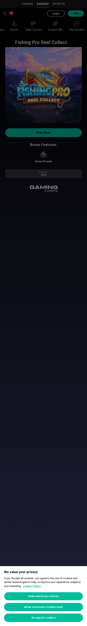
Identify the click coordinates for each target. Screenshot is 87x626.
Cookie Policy (32, 586)
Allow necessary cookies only (43, 607)
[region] (43, 596)
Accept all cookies (43, 617)
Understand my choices (43, 596)
